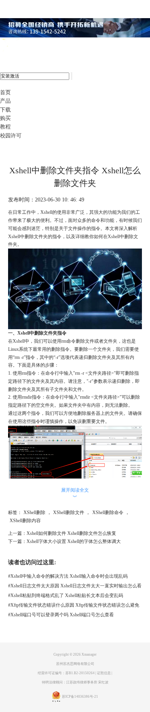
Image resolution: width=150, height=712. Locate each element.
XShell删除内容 (25, 520)
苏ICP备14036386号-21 (80, 696)
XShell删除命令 (107, 512)
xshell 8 (37, 45)
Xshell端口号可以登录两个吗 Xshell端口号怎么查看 (61, 614)
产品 (5, 101)
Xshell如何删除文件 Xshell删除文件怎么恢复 (71, 533)
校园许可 (11, 136)
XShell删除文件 (68, 512)
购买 (5, 118)
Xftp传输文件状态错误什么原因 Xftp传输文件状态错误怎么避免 (73, 605)
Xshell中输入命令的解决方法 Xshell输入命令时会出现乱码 (68, 576)
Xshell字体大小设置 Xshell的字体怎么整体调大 (74, 541)
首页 (5, 92)
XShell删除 (34, 512)
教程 (5, 127)
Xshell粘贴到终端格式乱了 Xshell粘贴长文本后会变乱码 (65, 595)
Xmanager (89, 654)
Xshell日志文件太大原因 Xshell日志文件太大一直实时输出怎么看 (75, 586)
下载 (5, 110)
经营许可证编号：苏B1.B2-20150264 (66, 673)
